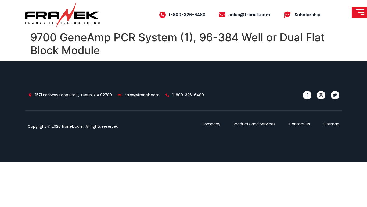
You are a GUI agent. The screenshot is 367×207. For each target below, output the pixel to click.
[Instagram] (321, 95)
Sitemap (331, 124)
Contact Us (299, 124)
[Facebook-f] (307, 95)
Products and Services (254, 124)
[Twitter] (335, 95)
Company (211, 124)
